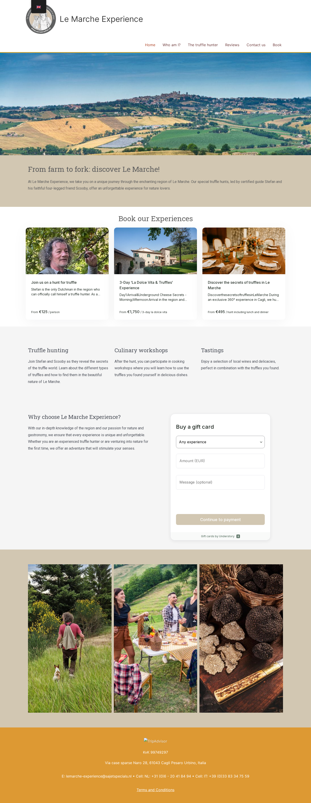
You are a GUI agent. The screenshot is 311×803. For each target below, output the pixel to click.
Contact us (256, 45)
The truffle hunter (203, 45)
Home (150, 45)
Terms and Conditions (155, 790)
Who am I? (172, 45)
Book (277, 45)
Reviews (232, 45)
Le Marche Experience (101, 19)
